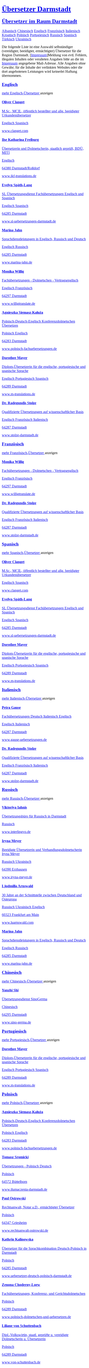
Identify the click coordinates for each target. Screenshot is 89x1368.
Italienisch (72, 31)
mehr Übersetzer (21, 93)
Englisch (40, 31)
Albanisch (9, 31)
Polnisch (23, 35)
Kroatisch (9, 35)
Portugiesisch (39, 35)
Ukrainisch (23, 39)
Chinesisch (25, 31)
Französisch (56, 31)
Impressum (39, 55)
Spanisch (70, 35)
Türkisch (8, 39)
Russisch (56, 35)
